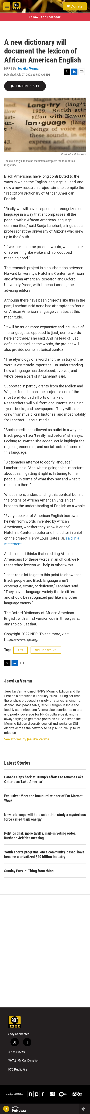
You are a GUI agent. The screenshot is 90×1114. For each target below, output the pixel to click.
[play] (6, 1109)
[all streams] (84, 1109)
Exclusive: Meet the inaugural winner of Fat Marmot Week (43, 798)
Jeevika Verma (28, 68)
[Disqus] (45, 951)
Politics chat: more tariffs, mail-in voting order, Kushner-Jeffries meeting (40, 835)
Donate (76, 6)
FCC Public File (17, 1069)
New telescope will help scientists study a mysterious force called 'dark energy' (45, 816)
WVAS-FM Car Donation (23, 1060)
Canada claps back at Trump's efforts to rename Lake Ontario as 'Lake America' (44, 779)
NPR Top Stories (46, 650)
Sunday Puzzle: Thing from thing (29, 871)
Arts (20, 650)
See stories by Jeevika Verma (26, 739)
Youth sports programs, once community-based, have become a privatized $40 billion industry (44, 854)
